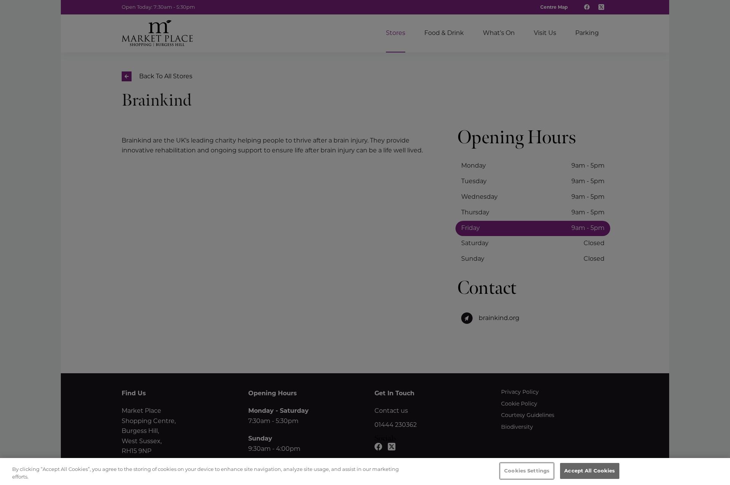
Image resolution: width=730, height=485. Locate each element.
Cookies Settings (526, 471)
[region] (365, 471)
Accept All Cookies (589, 471)
